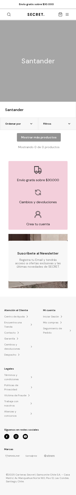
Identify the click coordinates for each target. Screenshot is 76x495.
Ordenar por (13, 123)
